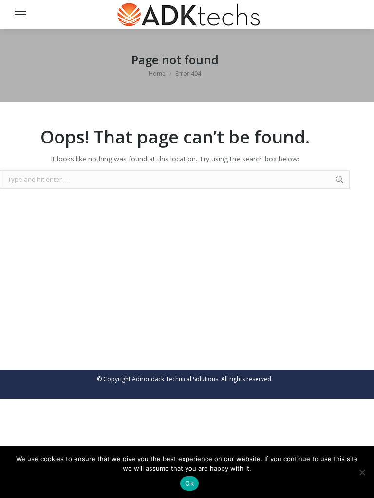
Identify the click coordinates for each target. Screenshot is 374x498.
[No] (362, 472)
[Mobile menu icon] (20, 14)
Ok (189, 483)
